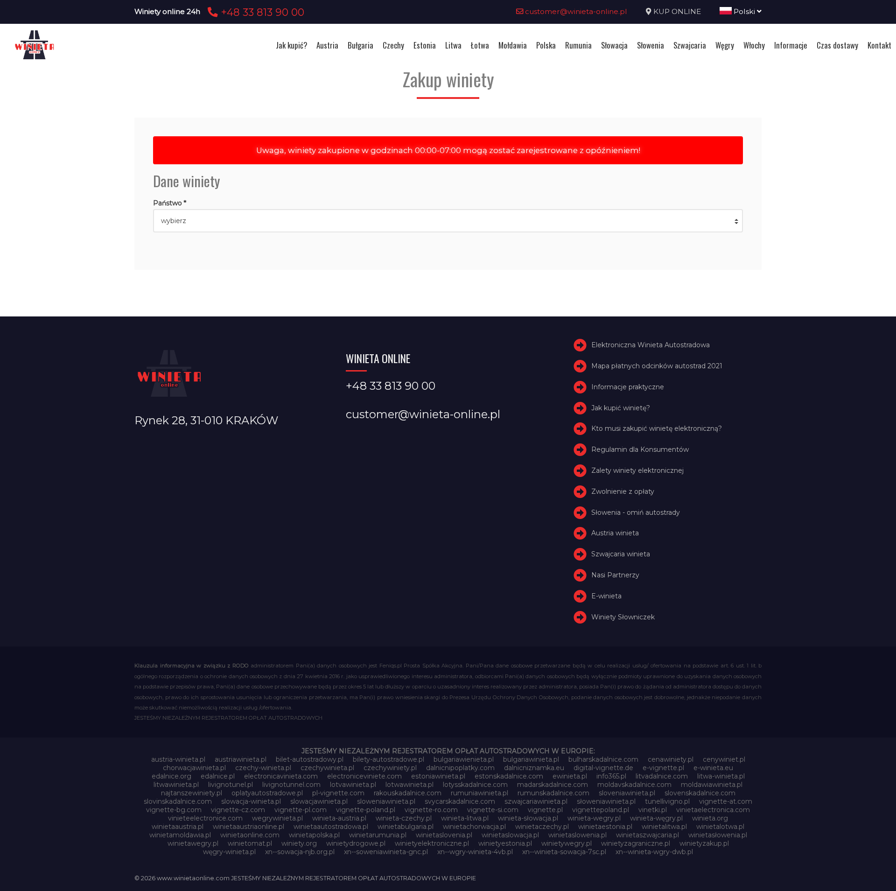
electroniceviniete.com (364, 776)
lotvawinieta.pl (353, 784)
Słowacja (614, 45)
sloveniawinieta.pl (627, 793)
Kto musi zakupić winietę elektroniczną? (656, 428)
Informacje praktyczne (627, 387)
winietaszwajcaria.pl (647, 835)
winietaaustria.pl (177, 826)
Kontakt (879, 45)
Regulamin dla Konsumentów (640, 449)
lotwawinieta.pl (409, 784)
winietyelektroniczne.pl (432, 843)
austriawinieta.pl (240, 759)
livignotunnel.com (291, 784)
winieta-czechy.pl (404, 818)
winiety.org (299, 843)
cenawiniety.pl (670, 759)
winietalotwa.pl (720, 826)
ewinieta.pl (570, 776)
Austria (327, 45)
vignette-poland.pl (365, 810)
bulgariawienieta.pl (464, 759)
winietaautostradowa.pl (331, 826)
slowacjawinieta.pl (319, 801)
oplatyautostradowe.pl (267, 793)
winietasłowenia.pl (717, 835)
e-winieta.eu (713, 768)
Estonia (424, 45)
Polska (546, 45)
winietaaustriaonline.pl (248, 826)
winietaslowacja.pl (510, 835)
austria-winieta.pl (178, 759)
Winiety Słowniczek (623, 617)
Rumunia (578, 45)
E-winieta (606, 596)
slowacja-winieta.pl (251, 801)
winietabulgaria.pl (406, 826)
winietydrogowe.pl (355, 843)
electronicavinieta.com (281, 776)
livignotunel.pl (230, 784)
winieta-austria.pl (339, 818)
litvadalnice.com (662, 776)
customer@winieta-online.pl (575, 11)
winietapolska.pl (314, 835)
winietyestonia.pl (505, 843)
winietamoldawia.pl (180, 835)
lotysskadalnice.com (475, 784)
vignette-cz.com (238, 810)
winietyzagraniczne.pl (635, 843)
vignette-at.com (725, 801)
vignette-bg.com (174, 810)
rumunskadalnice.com (553, 793)
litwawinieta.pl (176, 784)
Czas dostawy (837, 45)
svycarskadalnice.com (460, 801)
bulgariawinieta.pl (531, 759)
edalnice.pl (218, 776)
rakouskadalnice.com (407, 793)
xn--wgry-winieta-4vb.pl (475, 852)
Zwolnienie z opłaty (622, 491)
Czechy (393, 45)
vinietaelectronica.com (713, 810)
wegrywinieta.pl (277, 818)
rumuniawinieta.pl (479, 793)
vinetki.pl (652, 810)
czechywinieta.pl (327, 768)
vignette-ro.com (431, 810)
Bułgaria (360, 45)
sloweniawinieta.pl (386, 801)
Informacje (790, 45)
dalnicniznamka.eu (534, 768)
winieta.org (710, 818)
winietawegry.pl (193, 843)
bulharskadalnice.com (603, 759)
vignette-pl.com (300, 810)
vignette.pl (545, 810)
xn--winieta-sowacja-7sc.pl (564, 852)
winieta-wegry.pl (594, 818)
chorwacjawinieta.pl (194, 768)
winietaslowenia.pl (577, 835)
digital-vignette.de (603, 768)
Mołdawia (512, 45)
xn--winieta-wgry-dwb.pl (654, 852)
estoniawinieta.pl (438, 776)
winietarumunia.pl (377, 835)
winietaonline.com (250, 835)
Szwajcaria (689, 45)
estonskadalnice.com (509, 776)
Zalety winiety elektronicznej (637, 470)
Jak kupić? (291, 45)
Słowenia (650, 45)
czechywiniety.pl (390, 768)
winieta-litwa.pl (465, 818)
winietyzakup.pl (704, 843)
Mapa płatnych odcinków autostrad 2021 (656, 366)
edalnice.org (171, 776)
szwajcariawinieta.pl (535, 801)
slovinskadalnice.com (178, 801)
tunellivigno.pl (667, 801)
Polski (744, 11)
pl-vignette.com (338, 793)
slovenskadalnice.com (700, 793)
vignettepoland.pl (600, 810)
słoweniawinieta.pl (606, 801)
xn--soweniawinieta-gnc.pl (386, 852)
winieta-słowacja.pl (528, 818)
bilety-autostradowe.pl (388, 759)
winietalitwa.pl (664, 826)
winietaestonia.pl (605, 826)
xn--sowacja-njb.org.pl (300, 852)
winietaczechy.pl (542, 826)
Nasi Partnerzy (615, 575)
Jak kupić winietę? (620, 408)
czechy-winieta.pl (263, 768)
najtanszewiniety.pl (191, 793)
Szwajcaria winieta (620, 554)
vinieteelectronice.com (205, 818)
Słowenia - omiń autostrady (635, 512)
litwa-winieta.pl (721, 776)
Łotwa (480, 45)
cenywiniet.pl (724, 759)
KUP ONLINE (677, 11)
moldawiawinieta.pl (711, 784)
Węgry (724, 45)
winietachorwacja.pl (474, 826)
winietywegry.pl (566, 843)
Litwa (453, 45)
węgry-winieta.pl (229, 852)
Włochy (754, 45)
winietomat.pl (250, 843)
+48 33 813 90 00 (261, 12)
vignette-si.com (492, 810)
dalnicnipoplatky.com (460, 768)
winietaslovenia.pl (444, 835)
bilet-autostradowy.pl (309, 759)
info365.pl (611, 776)
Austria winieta (615, 533)
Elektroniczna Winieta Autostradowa (650, 345)
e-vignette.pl (663, 768)
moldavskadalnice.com (634, 784)
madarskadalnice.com (552, 784)
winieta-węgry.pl (656, 818)
